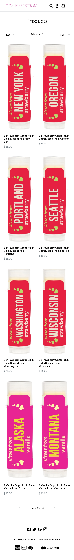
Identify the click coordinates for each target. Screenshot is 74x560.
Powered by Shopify (49, 539)
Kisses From (29, 539)
